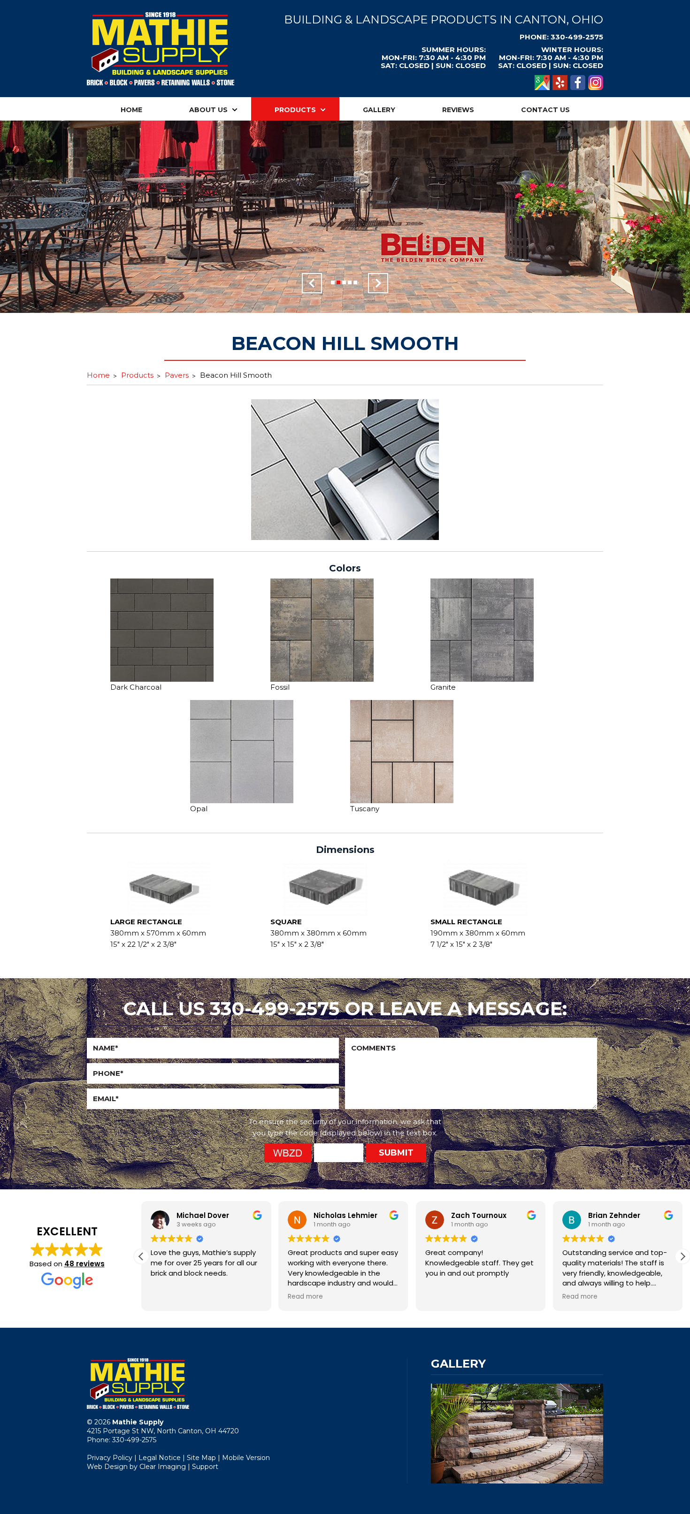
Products (295, 110)
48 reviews (84, 1264)
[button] (682, 1256)
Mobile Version (246, 1457)
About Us (208, 110)
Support (205, 1466)
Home (131, 110)
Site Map (201, 1457)
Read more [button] (305, 1297)
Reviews (458, 110)
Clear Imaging (162, 1466)
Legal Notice (159, 1457)
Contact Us (545, 110)
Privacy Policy (109, 1457)
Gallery (379, 110)
